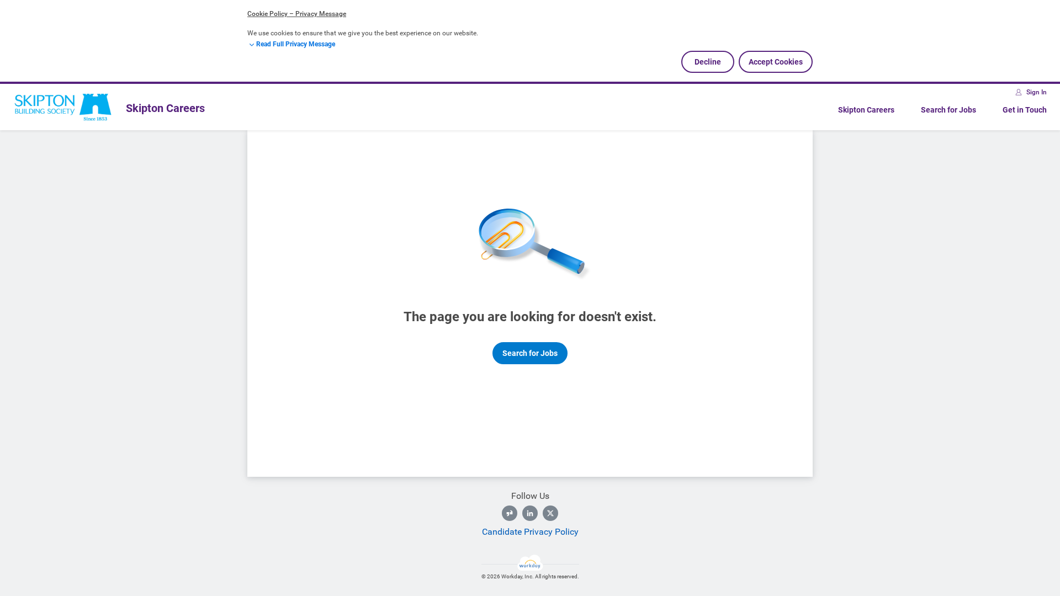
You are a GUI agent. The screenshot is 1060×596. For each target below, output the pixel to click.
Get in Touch (1025, 109)
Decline (708, 61)
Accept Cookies (776, 61)
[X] (550, 513)
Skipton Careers (866, 109)
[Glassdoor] (509, 513)
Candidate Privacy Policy (530, 531)
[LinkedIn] (530, 513)
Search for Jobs (948, 109)
